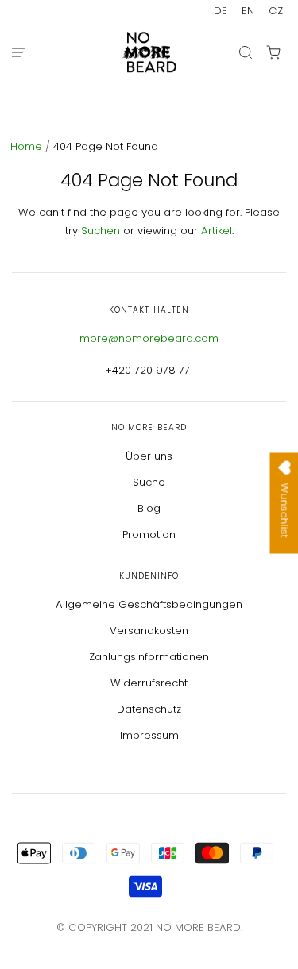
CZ (276, 10)
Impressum (149, 735)
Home (27, 146)
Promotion (149, 534)
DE (220, 10)
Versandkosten (149, 630)
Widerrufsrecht (149, 682)
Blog (149, 508)
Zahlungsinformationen (149, 656)
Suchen (100, 230)
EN (248, 10)
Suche (149, 482)
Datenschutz (149, 709)
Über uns (149, 455)
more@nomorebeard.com (149, 338)
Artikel (216, 230)
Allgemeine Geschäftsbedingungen (149, 604)
